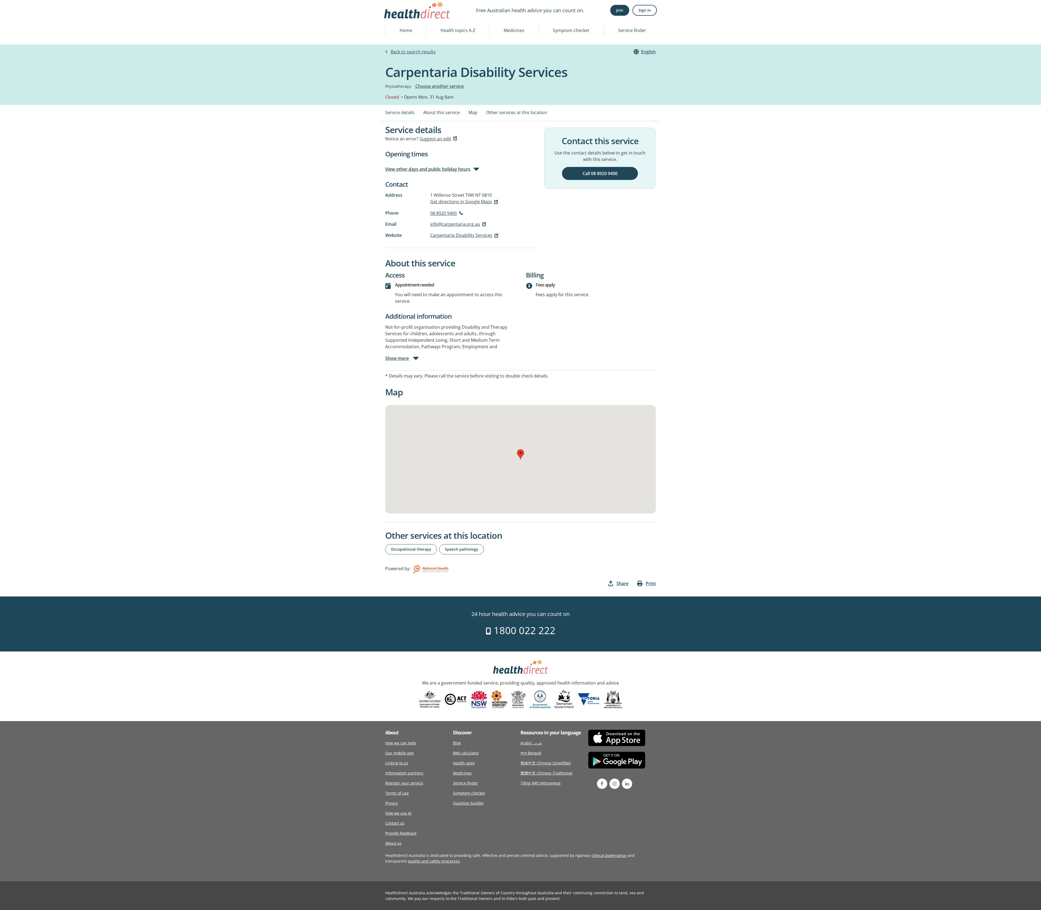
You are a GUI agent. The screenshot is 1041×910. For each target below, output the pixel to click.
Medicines (514, 30)
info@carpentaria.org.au (455, 224)
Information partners (404, 773)
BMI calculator (466, 753)
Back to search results (413, 52)
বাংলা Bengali (530, 753)
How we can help (400, 743)
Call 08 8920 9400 (600, 173)
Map (472, 112)
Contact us (394, 823)
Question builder (468, 803)
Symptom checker (571, 30)
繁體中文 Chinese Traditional (546, 773)
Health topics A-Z (458, 30)
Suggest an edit (435, 139)
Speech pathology (461, 549)
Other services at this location (516, 112)
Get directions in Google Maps (461, 202)
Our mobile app (399, 753)
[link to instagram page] (614, 784)
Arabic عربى (531, 743)
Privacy (391, 803)
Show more (397, 358)
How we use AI (398, 813)
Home (406, 30)
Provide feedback (400, 833)
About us (393, 843)
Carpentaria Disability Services (461, 235)
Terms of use (397, 793)
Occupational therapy (411, 549)
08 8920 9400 (443, 213)
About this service (441, 112)
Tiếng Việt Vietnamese (540, 783)
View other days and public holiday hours (427, 169)
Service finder (632, 30)
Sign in (644, 10)
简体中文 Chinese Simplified (545, 763)
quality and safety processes (434, 861)
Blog (457, 743)
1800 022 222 (523, 630)
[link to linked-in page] (627, 784)
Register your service (404, 783)
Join (619, 10)
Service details (400, 112)
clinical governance (609, 855)
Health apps (464, 763)
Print (651, 583)
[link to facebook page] (602, 784)
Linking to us (396, 763)
